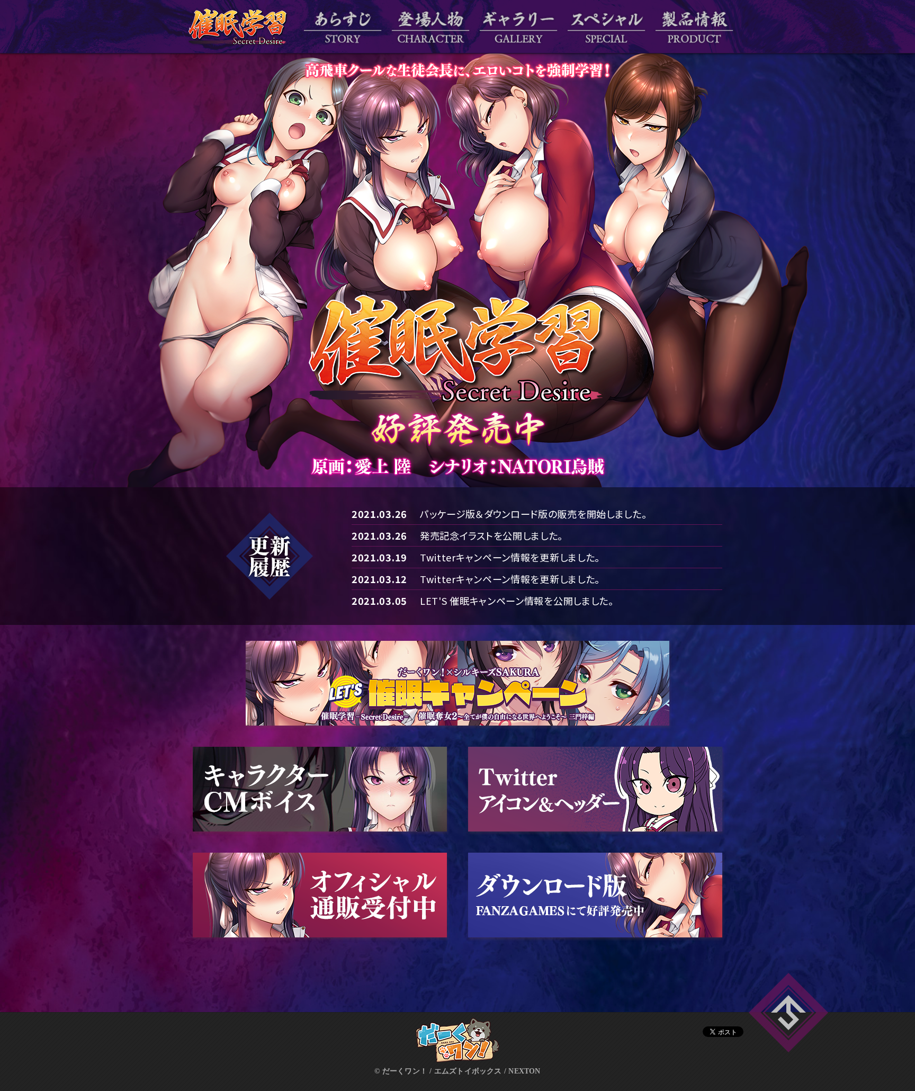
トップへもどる (788, 1012)
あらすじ (342, 26)
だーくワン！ (457, 1040)
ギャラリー (518, 26)
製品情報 (694, 26)
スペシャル (606, 26)
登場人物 (430, 26)
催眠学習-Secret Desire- (238, 26)
